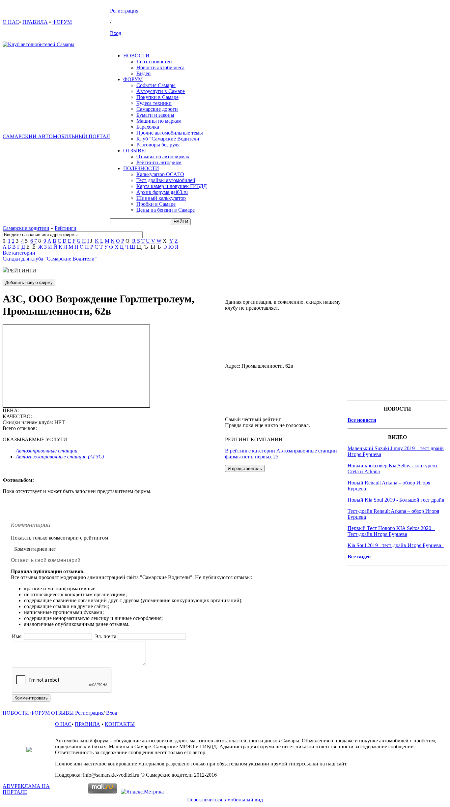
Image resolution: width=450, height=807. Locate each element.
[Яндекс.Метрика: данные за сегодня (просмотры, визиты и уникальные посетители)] (142, 792)
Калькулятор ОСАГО (160, 174)
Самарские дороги (157, 109)
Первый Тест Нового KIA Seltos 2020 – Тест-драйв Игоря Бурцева (391, 531)
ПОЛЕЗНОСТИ (141, 168)
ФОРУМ (62, 22)
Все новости (362, 420)
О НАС (11, 22)
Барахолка (147, 127)
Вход (115, 33)
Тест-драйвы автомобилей (165, 180)
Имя (17, 636)
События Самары (156, 85)
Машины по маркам (159, 121)
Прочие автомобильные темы (169, 133)
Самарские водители (26, 228)
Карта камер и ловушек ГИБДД (171, 186)
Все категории (19, 253)
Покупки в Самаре (157, 97)
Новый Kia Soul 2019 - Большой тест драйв (396, 500)
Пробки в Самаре (156, 204)
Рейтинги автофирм (159, 162)
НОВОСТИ (136, 55)
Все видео (359, 556)
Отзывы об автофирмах (162, 156)
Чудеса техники (154, 103)
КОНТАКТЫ (120, 724)
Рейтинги (65, 228)
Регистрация (124, 11)
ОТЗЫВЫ (134, 150)
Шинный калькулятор (161, 198)
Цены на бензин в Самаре (165, 210)
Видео (143, 73)
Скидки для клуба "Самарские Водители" (50, 259)
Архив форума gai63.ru (162, 192)
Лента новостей (154, 61)
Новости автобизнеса (160, 67)
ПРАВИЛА (35, 22)
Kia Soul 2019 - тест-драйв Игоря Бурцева (396, 545)
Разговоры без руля (158, 144)
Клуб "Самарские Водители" (169, 138)
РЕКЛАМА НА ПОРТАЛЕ (26, 789)
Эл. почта (105, 636)
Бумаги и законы (155, 115)
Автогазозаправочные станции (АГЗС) (60, 456)
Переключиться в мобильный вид (225, 799)
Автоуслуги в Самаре (160, 91)
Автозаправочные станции (46, 450)
